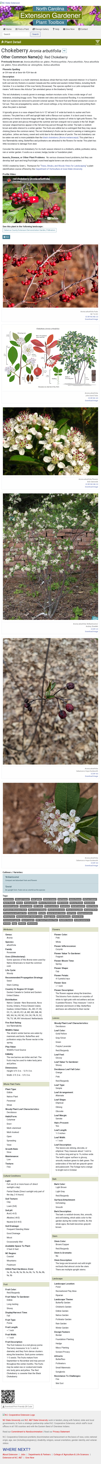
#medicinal (65, 906)
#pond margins (28, 920)
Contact (84, 29)
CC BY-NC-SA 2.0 (91, 484)
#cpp (14, 923)
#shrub (19, 903)
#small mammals (78, 906)
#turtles (42, 913)
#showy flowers (76, 903)
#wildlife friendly (66, 920)
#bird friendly (92, 906)
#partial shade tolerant (56, 913)
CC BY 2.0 (94, 629)
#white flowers (75, 899)
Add (7, 237)
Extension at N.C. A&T (12, 1457)
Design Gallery (42, 29)
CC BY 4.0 (94, 774)
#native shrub (77, 917)
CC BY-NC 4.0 (93, 398)
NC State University (12, 1420)
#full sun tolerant (89, 899)
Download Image (91, 319)
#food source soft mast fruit (15, 913)
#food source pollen (74, 910)
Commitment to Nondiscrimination (26, 1431)
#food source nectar (56, 910)
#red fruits (71, 913)
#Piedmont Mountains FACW (15, 910)
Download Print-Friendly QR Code (18, 1407)
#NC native (38, 906)
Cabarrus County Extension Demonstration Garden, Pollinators (29, 230)
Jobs (23, 1454)
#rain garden (36, 899)
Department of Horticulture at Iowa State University (59, 169)
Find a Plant (23, 29)
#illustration (32, 923)
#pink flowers (9, 903)
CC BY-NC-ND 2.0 (91, 317)
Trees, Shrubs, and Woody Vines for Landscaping (63, 166)
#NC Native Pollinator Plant (46, 920)
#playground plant (85, 913)
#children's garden (11, 906)
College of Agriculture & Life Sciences (71, 1454)
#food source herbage (37, 910)
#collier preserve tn (82, 920)
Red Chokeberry (56, 57)
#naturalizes (89, 903)
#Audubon (32, 913)
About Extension (10, 1454)
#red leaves (62, 899)
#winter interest (50, 899)
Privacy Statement (61, 1431)
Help (56, 29)
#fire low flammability (47, 903)
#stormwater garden (12, 920)
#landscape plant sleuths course (29, 917)
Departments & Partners (39, 1454)
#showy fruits (9, 917)
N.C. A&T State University (36, 1420)
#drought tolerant (22, 899)
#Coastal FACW (91, 910)
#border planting (63, 917)
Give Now (70, 29)
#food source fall (51, 906)
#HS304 (7, 923)
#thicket (22, 923)
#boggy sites (49, 917)
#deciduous (8, 899)
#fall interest (63, 903)
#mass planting (31, 903)
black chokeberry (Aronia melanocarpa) (61, 137)
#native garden (26, 906)
